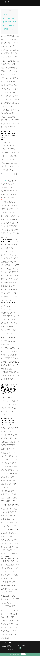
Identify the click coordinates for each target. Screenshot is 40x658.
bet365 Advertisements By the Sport (9, 18)
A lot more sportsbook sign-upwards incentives (9, 30)
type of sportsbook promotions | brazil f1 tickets (10, 14)
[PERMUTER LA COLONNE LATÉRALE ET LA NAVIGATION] (37, 3)
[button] (33, 649)
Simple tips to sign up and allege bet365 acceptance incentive (10, 25)
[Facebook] (20, 648)
